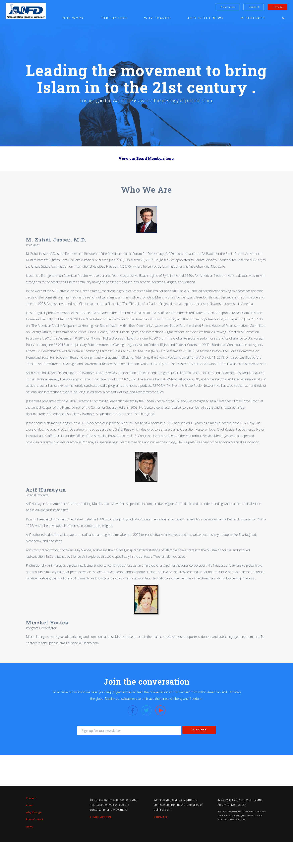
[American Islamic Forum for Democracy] (26, 11)
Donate (278, 6)
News (29, 826)
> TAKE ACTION (100, 817)
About (29, 805)
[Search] (283, 18)
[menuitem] (67, 18)
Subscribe (228, 6)
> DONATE (161, 817)
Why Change (34, 812)
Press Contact (34, 819)
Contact (254, 6)
